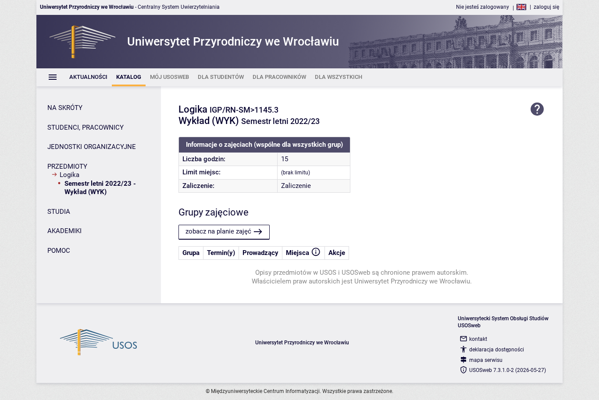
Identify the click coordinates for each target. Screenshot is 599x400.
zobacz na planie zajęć (218, 231)
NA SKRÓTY (64, 108)
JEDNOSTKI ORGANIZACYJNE (91, 147)
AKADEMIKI (64, 231)
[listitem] (88, 77)
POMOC (58, 251)
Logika (69, 175)
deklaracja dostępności (496, 350)
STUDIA (58, 212)
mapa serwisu (486, 360)
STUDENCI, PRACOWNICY (85, 127)
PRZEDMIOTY (67, 166)
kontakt (478, 339)
